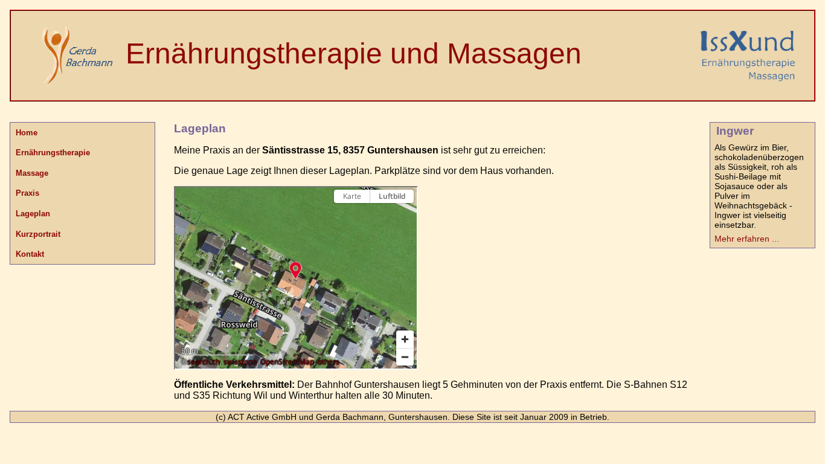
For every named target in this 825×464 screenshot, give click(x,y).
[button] (295, 270)
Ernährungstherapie (53, 152)
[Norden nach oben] (405, 218)
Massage (32, 173)
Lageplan (33, 213)
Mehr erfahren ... (746, 238)
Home (26, 132)
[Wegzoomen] (405, 357)
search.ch (203, 361)
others (328, 361)
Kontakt (30, 254)
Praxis (27, 193)
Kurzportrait (38, 234)
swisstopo (240, 361)
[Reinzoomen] (405, 339)
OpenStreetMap (287, 361)
